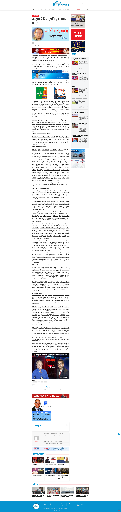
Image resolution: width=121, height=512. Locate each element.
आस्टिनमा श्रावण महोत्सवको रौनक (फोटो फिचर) (53, 496)
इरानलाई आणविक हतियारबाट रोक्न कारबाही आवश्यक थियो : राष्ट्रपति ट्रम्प (50, 387)
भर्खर (74, 54)
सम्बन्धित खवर (38, 454)
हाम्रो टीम (44, 508)
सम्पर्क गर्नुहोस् (58, 508)
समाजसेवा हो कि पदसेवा (37, 476)
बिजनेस (56, 9)
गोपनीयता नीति (53, 508)
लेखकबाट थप (36, 441)
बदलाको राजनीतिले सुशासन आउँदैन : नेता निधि (80, 123)
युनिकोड (84, 9)
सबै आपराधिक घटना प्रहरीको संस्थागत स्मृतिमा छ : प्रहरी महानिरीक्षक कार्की (80, 136)
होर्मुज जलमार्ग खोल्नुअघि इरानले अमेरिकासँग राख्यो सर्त (67, 496)
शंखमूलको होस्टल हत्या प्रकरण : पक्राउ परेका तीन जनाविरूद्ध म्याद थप (53, 441)
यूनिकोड (65, 508)
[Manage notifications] (119, 510)
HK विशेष (64, 9)
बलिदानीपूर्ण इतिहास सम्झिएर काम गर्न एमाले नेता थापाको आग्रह (38, 496)
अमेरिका (45, 9)
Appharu (76, 511)
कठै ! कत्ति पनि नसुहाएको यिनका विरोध (50, 476)
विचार (41, 9)
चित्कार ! (45, 439)
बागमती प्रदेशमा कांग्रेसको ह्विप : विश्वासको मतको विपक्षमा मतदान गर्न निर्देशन (53, 443)
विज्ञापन (62, 508)
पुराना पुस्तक (35, 465)
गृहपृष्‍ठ (34, 9)
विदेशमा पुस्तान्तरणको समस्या (51, 465)
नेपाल (49, 9)
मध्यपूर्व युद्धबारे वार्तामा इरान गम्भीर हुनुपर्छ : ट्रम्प (37, 386)
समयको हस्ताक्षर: (61, 465)
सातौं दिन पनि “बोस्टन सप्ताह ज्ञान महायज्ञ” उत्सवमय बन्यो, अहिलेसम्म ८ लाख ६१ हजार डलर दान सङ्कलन (79, 73)
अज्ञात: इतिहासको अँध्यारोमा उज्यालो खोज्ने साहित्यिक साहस (63, 477)
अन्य (71, 9)
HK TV (68, 9)
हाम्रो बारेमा (48, 508)
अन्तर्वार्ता (52, 9)
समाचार (38, 9)
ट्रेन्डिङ (35, 484)
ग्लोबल (60, 9)
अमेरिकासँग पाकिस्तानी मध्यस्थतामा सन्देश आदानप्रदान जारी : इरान (62, 387)
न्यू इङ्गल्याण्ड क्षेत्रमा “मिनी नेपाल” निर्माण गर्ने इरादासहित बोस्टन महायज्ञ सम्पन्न (54, 433)
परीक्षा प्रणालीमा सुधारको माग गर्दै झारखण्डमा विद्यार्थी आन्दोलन (82, 496)
